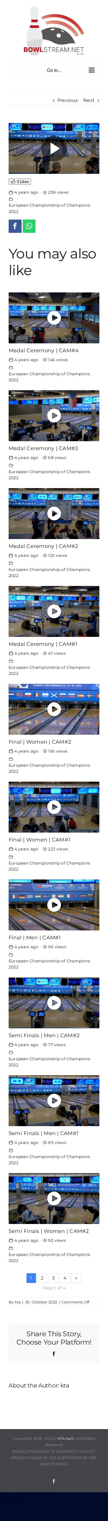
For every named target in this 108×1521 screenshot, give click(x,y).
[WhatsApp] (29, 226)
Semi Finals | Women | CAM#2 (49, 1231)
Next (89, 100)
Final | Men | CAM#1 (35, 937)
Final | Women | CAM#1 (39, 840)
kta (18, 1302)
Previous (67, 100)
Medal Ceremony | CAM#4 (44, 350)
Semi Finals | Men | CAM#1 (44, 1133)
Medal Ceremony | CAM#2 (43, 546)
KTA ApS (66, 1438)
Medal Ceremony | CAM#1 (43, 644)
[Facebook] (15, 226)
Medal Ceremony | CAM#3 (43, 448)
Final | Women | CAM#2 (40, 742)
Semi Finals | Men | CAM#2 (44, 1035)
